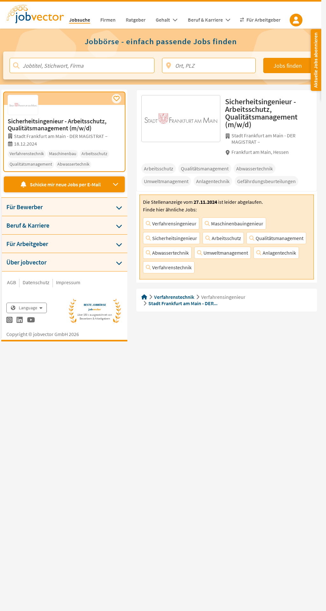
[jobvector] (35, 16)
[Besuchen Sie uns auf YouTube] (31, 321)
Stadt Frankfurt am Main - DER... (182, 303)
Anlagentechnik (279, 253)
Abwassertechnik (170, 253)
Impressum (68, 282)
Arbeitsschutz (226, 238)
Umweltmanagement (225, 253)
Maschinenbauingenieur (237, 223)
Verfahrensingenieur (174, 223)
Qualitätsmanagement (279, 238)
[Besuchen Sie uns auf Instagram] (9, 321)
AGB (11, 282)
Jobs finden (287, 65)
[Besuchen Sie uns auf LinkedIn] (20, 321)
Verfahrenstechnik (172, 267)
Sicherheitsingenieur (174, 238)
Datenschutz (36, 282)
